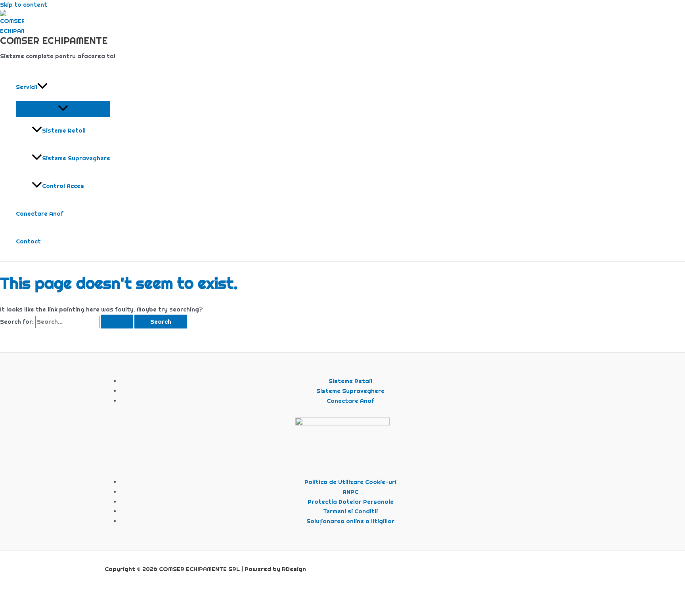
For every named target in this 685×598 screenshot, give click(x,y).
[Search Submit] (117, 321)
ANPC (350, 491)
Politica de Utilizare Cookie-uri (350, 482)
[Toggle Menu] (63, 108)
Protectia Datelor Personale (351, 501)
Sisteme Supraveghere (76, 158)
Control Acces (63, 186)
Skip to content (23, 4)
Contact (28, 241)
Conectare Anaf (39, 213)
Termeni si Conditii (350, 511)
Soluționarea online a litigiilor (350, 521)
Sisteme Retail (64, 130)
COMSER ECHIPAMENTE (53, 40)
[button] (42, 87)
